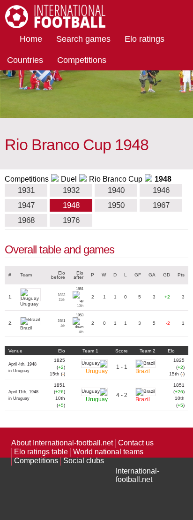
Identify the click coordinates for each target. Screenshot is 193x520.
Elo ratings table (41, 452)
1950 (116, 205)
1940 (116, 190)
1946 (161, 190)
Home (31, 39)
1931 (26, 190)
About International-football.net (62, 443)
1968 (26, 220)
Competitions (81, 60)
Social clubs (83, 461)
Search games (83, 39)
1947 (26, 205)
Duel (69, 179)
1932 (71, 190)
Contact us (136, 443)
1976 (71, 220)
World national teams (108, 452)
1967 (161, 205)
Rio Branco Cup (115, 179)
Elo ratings (144, 39)
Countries (25, 60)
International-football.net (137, 475)
